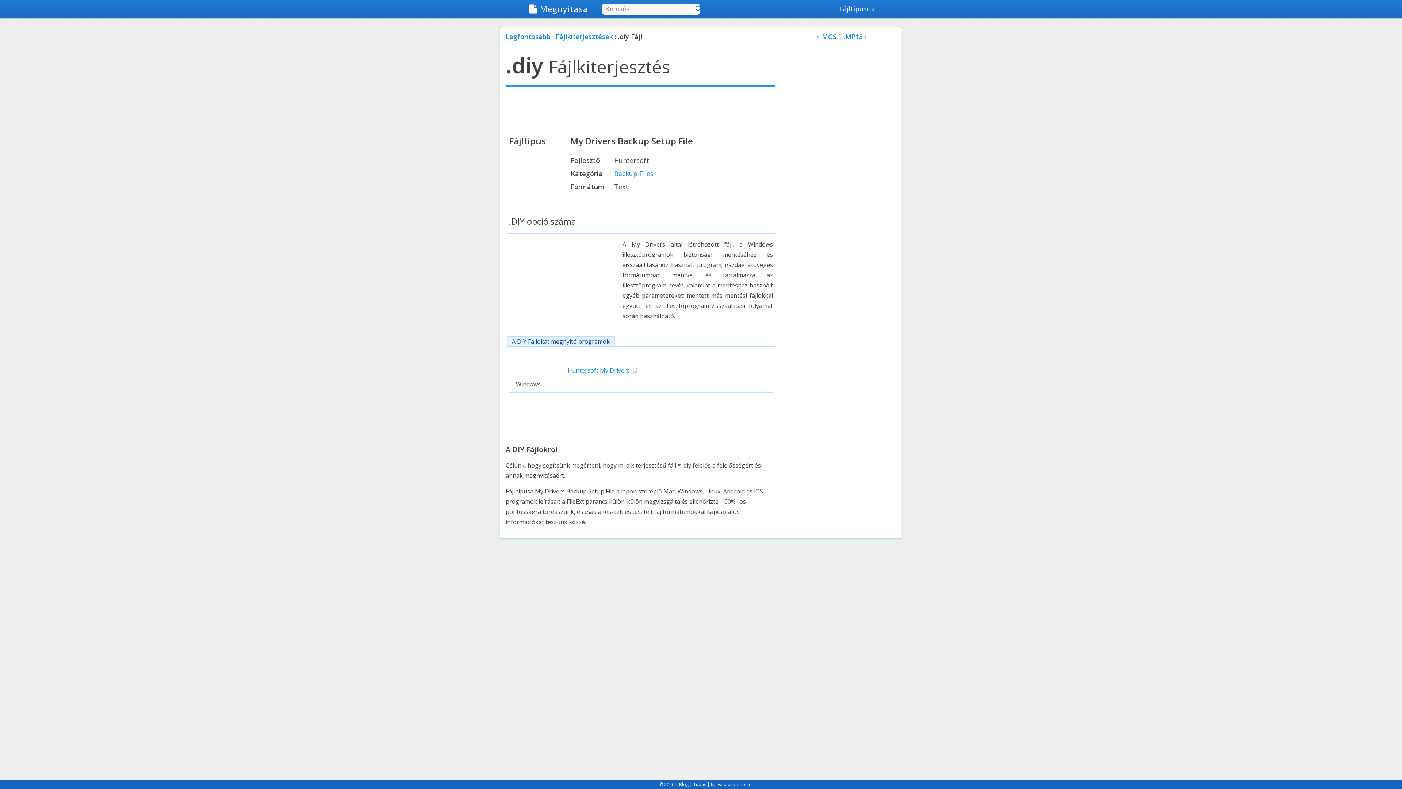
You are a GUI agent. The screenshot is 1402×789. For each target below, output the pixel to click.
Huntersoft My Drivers (599, 370)
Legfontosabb (528, 36)
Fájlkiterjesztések (584, 36)
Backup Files (634, 173)
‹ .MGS (826, 36)
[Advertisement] (640, 110)
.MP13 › (855, 36)
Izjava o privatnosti (730, 784)
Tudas (699, 784)
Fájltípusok (856, 8)
